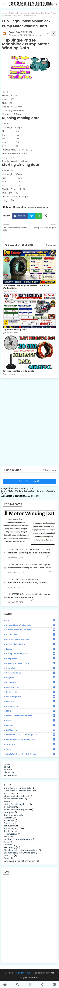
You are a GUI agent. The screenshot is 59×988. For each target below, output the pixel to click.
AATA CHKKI (30, 634)
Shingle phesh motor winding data (24, 13)
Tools (30, 749)
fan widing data (30, 696)
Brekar (30, 649)
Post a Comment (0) (29, 481)
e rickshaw (30, 682)
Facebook (21, 216)
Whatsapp (38, 216)
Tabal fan (30, 744)
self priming (30, 730)
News (30, 720)
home (7, 764)
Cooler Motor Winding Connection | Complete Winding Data (26, 287)
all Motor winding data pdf (30, 639)
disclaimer (9, 772)
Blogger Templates (25, 972)
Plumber (30, 725)
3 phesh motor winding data (30, 630)
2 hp (30, 620)
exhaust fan (30, 692)
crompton (30, 668)
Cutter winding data (30, 673)
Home (5, 13)
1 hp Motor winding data (15, 329)
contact (8, 769)
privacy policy (10, 775)
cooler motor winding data (21, 597)
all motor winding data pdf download (29, 552)
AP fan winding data (30, 644)
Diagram (30, 677)
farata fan (30, 701)
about (7, 766)
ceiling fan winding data (30, 653)
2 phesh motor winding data (30, 625)
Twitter (31, 216)
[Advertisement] (22, 423)
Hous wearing (30, 706)
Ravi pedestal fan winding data (18, 371)
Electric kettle (30, 687)
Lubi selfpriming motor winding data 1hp (27, 582)
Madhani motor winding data (30, 715)
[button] (56, 4)
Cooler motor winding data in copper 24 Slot (29, 568)
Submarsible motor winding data (30, 739)
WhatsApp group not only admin (30, 754)
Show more (51, 245)
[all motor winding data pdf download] (29, 527)
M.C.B (30, 711)
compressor (30, 658)
